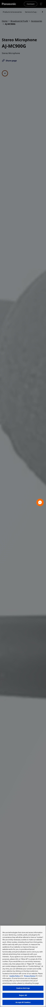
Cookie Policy (14, 976)
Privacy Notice (29, 976)
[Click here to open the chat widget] (40, 502)
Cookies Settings (23, 988)
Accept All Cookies (23, 1002)
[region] (23, 966)
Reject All (23, 995)
